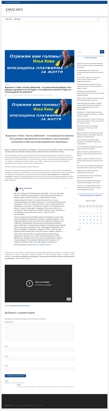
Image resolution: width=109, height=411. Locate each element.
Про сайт (9, 19)
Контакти (17, 19)
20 (90, 220)
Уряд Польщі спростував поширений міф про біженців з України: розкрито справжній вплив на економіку (90, 65)
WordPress (29, 405)
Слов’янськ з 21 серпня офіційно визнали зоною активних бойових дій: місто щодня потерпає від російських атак (89, 187)
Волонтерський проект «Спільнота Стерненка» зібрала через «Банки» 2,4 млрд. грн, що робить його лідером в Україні (90, 121)
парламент (50, 95)
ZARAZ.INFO (14, 9)
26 (87, 223)
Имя (6, 346)
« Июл (78, 229)
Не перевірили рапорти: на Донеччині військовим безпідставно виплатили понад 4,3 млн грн (90, 72)
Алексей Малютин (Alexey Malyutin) (19, 305)
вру (27, 95)
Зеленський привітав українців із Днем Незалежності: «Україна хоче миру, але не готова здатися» (89, 141)
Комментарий (9, 322)
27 (90, 223)
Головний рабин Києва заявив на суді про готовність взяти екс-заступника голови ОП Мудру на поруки (89, 86)
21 (94, 220)
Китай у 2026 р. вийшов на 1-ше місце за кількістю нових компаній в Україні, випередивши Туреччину (88, 79)
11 (83, 216)
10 (80, 216)
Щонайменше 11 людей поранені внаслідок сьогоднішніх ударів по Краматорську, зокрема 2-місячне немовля (90, 114)
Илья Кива (35, 95)
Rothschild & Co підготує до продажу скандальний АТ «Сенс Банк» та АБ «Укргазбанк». (87, 128)
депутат (31, 95)
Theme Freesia (23, 405)
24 (80, 223)
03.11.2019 (8, 95)
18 (83, 220)
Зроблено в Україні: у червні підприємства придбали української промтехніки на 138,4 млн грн (89, 153)
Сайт (6, 365)
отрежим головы (42, 95)
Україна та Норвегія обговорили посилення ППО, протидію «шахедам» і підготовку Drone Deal (90, 160)
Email (7, 356)
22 (97, 220)
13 (90, 216)
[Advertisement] (54, 34)
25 (83, 223)
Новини (7, 84)
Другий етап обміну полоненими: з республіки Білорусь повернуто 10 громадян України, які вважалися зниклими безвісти (90, 134)
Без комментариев (18, 95)
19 (87, 220)
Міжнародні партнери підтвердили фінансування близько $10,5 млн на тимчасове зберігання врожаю (90, 93)
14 (94, 216)
